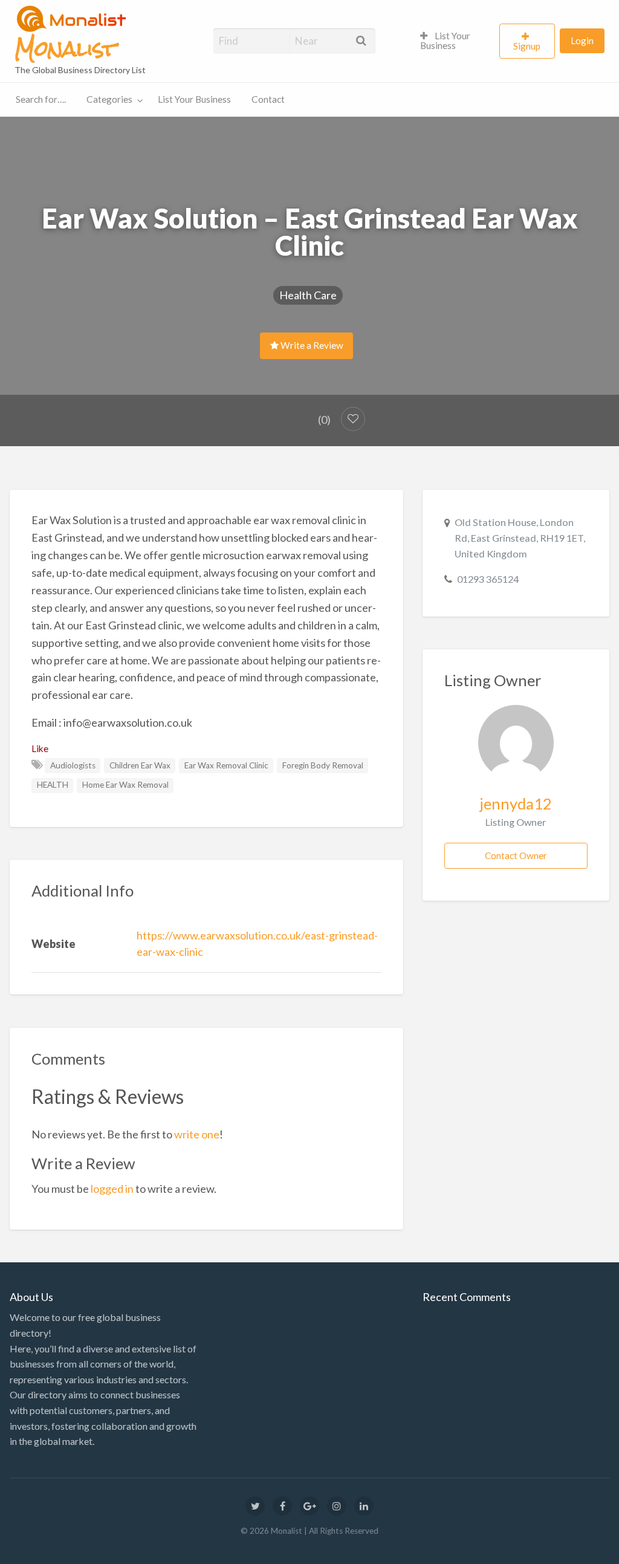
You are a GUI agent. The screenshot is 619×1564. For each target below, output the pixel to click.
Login (582, 40)
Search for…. (41, 99)
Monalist (65, 49)
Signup (526, 46)
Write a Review (311, 345)
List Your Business (445, 40)
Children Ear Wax (139, 765)
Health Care (308, 295)
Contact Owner (516, 855)
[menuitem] (454, 41)
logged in (112, 1188)
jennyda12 (515, 803)
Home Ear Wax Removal (125, 785)
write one (196, 1134)
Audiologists (73, 765)
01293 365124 (488, 579)
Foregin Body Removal (322, 765)
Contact (268, 99)
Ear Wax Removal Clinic (226, 765)
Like (39, 748)
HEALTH (52, 785)
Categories (109, 99)
